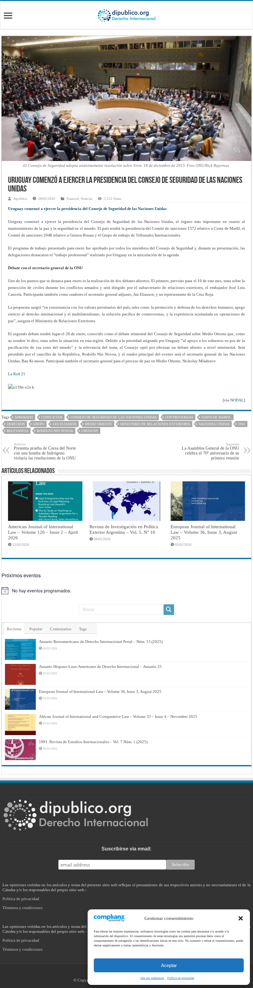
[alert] (126, 590)
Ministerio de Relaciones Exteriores (155, 424)
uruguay (89, 431)
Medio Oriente (98, 424)
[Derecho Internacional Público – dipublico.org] (126, 14)
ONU (241, 424)
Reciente (14, 629)
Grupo (38, 424)
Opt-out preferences (152, 978)
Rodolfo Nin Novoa (55, 431)
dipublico (20, 198)
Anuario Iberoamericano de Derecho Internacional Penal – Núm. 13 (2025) (101, 641)
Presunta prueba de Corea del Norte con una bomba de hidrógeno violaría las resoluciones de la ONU (45, 451)
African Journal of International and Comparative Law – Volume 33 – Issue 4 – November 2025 (118, 716)
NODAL (237, 400)
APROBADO (24, 417)
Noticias (86, 198)
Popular (35, 629)
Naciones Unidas (214, 424)
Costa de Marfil (216, 417)
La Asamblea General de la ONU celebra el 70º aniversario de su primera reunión (210, 451)
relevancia (17, 431)
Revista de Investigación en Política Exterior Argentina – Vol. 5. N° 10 (123, 529)
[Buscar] (169, 609)
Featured (73, 198)
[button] (241, 918)
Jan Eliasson (65, 424)
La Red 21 (16, 374)
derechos (16, 424)
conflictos (51, 417)
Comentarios (60, 629)
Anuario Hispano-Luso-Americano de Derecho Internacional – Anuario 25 (100, 666)
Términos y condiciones (22, 907)
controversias (179, 417)
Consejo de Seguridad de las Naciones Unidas (114, 417)
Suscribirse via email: (126, 848)
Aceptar (169, 965)
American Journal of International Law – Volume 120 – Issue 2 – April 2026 (43, 532)
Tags (83, 629)
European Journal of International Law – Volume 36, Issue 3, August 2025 (204, 532)
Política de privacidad (180, 978)
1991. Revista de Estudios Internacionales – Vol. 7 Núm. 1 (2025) (93, 741)
